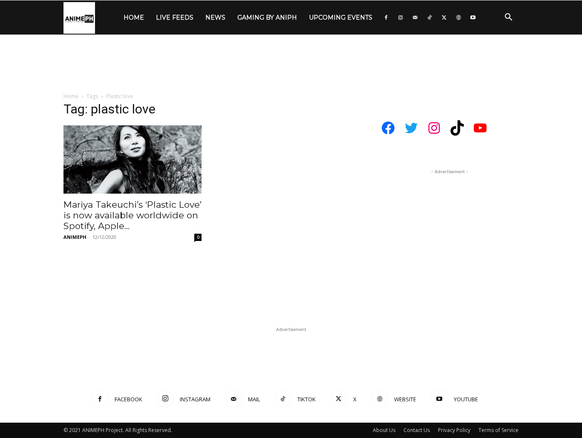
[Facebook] (386, 17)
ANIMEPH (74, 237)
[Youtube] (473, 17)
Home (70, 96)
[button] (508, 18)
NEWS (215, 17)
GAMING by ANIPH (267, 17)
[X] (444, 17)
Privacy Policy (454, 430)
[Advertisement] (291, 64)
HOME (134, 17)
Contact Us (416, 430)
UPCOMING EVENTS (340, 17)
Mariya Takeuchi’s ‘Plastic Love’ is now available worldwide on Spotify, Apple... (132, 215)
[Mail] (415, 17)
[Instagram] (400, 17)
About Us (384, 430)
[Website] (458, 17)
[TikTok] (429, 17)
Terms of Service (498, 430)
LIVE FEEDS (174, 17)
